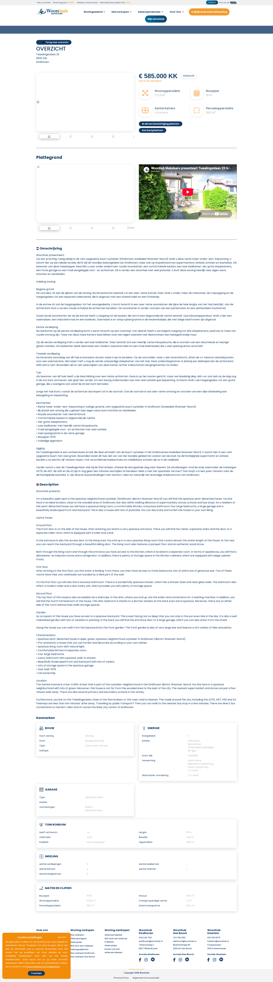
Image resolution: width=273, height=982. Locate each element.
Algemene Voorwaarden (146, 973)
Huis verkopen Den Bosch (82, 952)
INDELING (51, 851)
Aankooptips (111, 940)
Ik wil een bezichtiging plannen (160, 119)
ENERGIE (154, 723)
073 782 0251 (179, 932)
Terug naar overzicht (56, 37)
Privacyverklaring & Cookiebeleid (43, 966)
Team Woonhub (44, 930)
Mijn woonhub (156, 15)
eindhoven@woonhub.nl (151, 936)
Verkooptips (76, 937)
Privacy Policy (121, 973)
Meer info (62, 937)
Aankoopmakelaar (149, 8)
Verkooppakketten (79, 944)
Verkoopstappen (78, 933)
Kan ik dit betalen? (150, 76)
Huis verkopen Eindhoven (82, 948)
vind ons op (224, 2)
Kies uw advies (44, 2)
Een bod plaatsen (152, 125)
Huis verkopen (120, 8)
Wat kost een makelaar (81, 941)
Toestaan (36, 973)
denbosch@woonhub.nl (184, 936)
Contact (212, 2)
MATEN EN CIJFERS (58, 883)
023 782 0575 (213, 932)
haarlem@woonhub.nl (218, 936)
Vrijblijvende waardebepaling (209, 8)
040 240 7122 (145, 932)
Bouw (49, 723)
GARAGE (51, 785)
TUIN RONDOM (55, 820)
